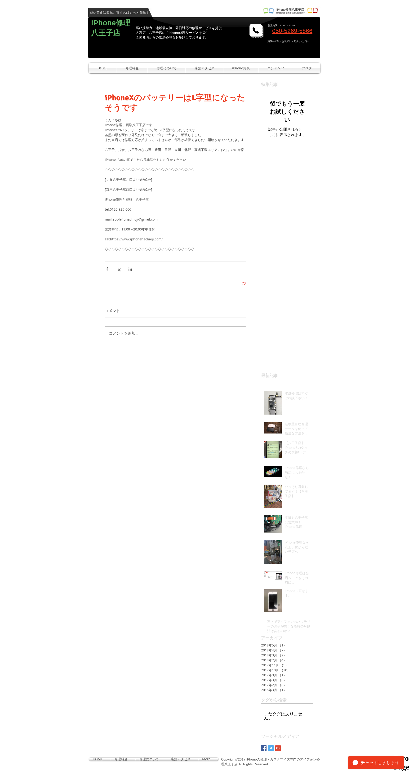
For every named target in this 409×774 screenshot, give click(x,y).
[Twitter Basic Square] (271, 748)
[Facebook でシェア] (107, 269)
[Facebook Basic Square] (264, 748)
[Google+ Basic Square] (278, 748)
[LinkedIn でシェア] (130, 269)
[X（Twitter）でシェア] (118, 269)
